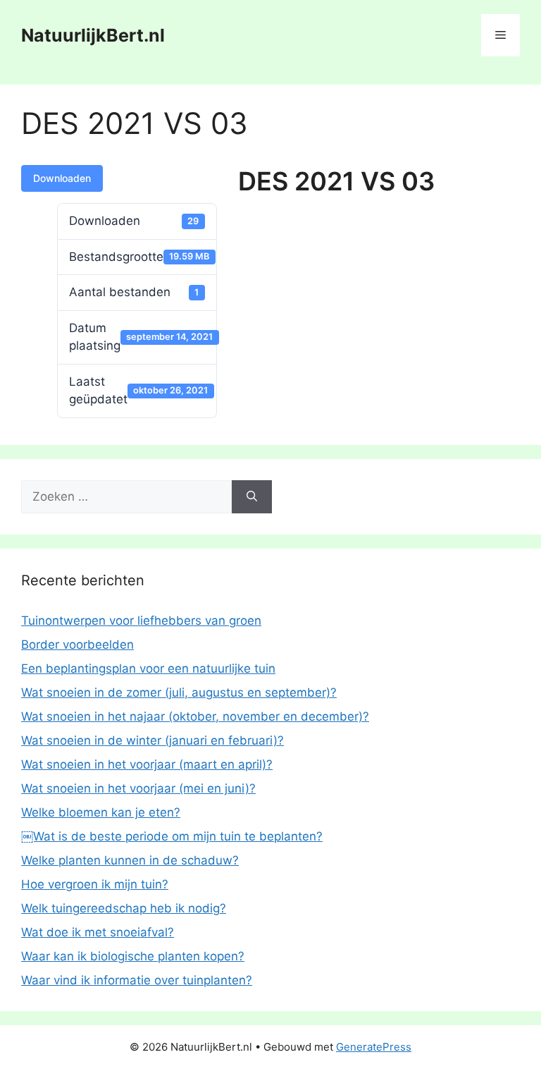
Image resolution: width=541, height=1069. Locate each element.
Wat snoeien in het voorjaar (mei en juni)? (138, 788)
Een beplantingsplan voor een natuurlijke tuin (148, 668)
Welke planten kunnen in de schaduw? (130, 860)
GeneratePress (373, 1046)
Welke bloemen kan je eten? (100, 812)
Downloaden (62, 178)
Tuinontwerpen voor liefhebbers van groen (141, 620)
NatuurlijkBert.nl (93, 35)
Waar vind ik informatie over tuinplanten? (136, 980)
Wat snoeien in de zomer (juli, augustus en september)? (179, 692)
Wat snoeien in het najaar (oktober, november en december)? (195, 716)
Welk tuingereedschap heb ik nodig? (123, 908)
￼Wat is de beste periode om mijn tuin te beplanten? (172, 836)
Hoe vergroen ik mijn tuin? (94, 884)
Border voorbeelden (77, 644)
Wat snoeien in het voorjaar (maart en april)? (147, 764)
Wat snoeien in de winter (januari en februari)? (152, 740)
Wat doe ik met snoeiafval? (97, 932)
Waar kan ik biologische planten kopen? (132, 956)
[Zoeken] (252, 497)
